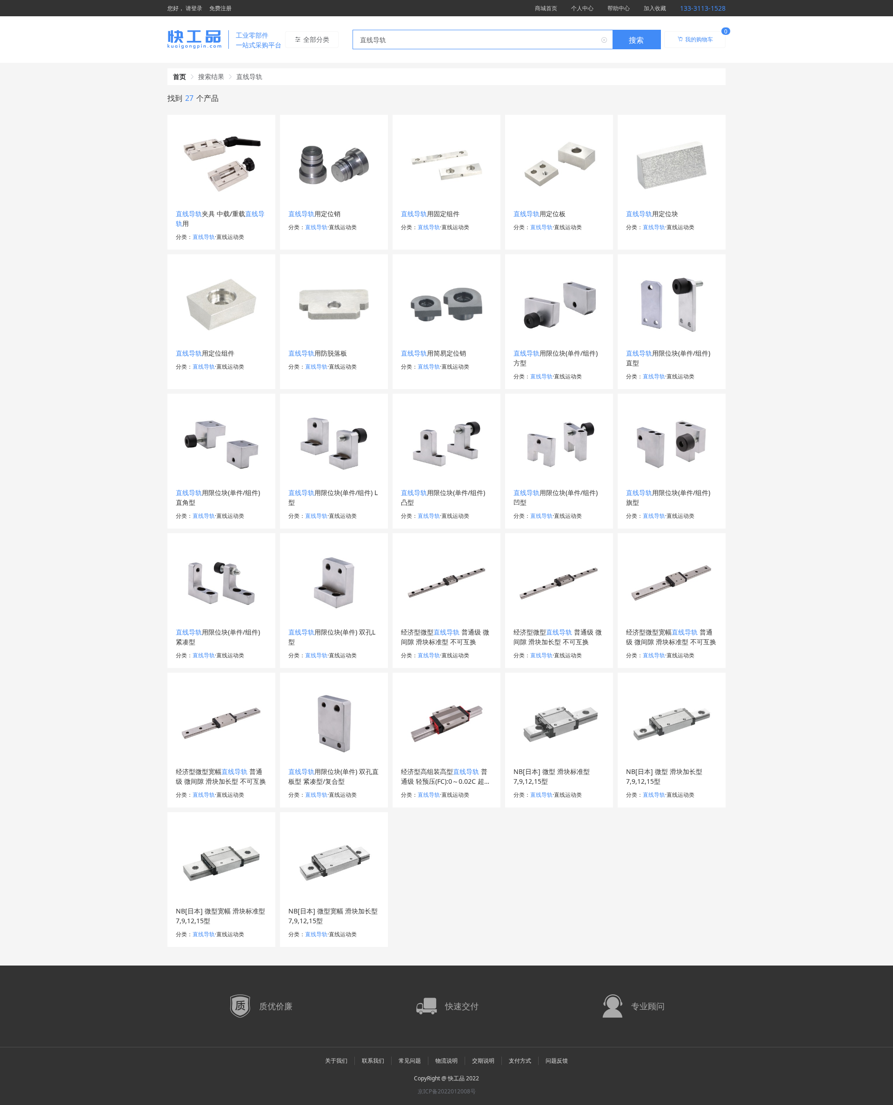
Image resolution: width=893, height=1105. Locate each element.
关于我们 (336, 1061)
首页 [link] (179, 76)
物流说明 (446, 1061)
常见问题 (410, 1061)
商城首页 (546, 8)
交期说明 (483, 1061)
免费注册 (220, 8)
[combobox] (507, 39)
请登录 (194, 8)
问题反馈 (557, 1061)
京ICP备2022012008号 (447, 1091)
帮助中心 (618, 8)
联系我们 (373, 1061)
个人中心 (582, 8)
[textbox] (483, 40)
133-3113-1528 (703, 8)
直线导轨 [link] (249, 76)
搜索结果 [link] (211, 76)
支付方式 (520, 1061)
